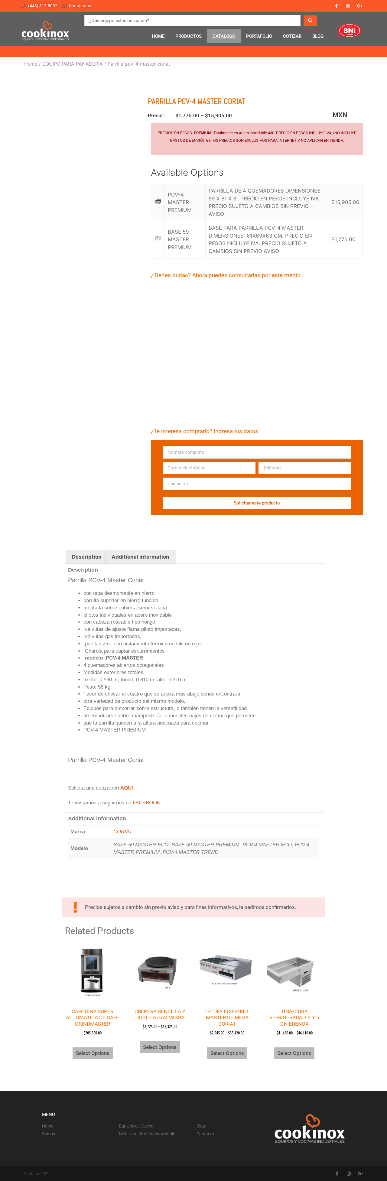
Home (30, 64)
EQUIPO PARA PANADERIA (72, 64)
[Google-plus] (360, 6)
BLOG (318, 36)
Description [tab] (87, 557)
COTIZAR (292, 36)
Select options (92, 1053)
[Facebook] (336, 6)
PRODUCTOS (188, 36)
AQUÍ (126, 788)
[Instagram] (348, 6)
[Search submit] (310, 20)
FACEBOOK (146, 803)
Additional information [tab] (140, 557)
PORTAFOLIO (259, 36)
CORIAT (122, 832)
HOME (158, 36)
